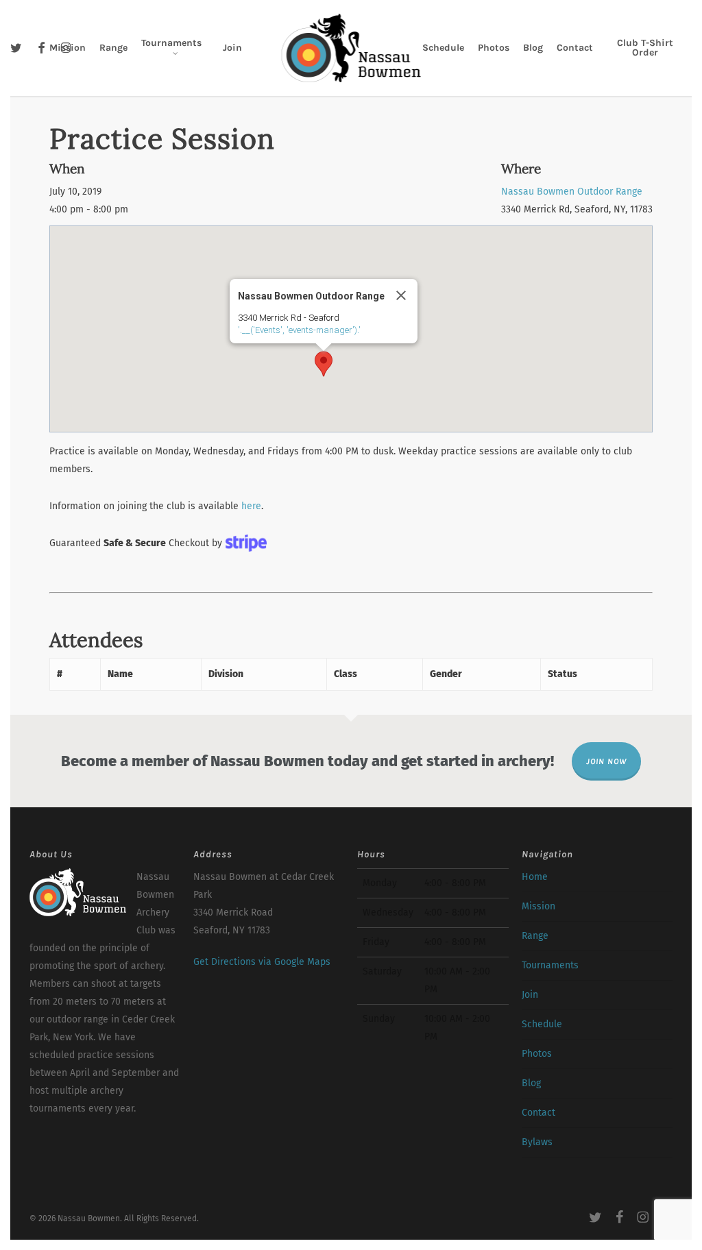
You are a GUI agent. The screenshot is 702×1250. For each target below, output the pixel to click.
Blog (531, 1083)
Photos (537, 1053)
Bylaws (537, 1142)
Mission (538, 906)
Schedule (542, 1024)
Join (530, 995)
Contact (538, 1112)
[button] (323, 364)
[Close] (401, 295)
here (251, 506)
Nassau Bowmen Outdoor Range (571, 191)
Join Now (606, 761)
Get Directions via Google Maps (261, 962)
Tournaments (550, 965)
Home (535, 877)
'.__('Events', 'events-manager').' (299, 330)
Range (535, 936)
